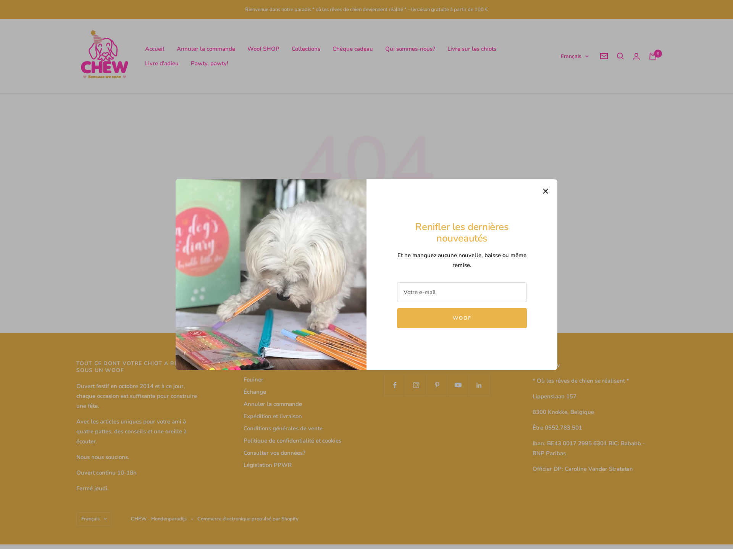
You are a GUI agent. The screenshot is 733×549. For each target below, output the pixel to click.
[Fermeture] (545, 191)
